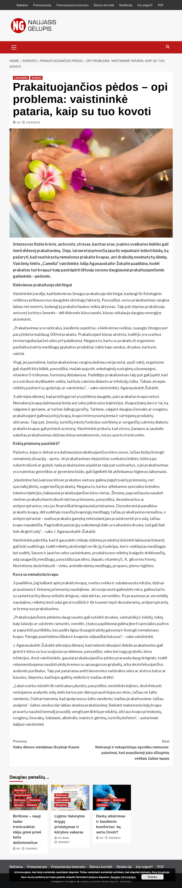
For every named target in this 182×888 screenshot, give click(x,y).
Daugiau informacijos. (123, 877)
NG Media (63, 838)
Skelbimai (118, 800)
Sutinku (152, 877)
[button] (14, 46)
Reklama (22, 5)
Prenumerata (42, 5)
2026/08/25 (31, 848)
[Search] (167, 47)
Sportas (18, 805)
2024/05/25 (33, 122)
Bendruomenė (22, 795)
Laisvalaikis (21, 77)
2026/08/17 (64, 842)
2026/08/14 (115, 838)
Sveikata (36, 77)
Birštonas (20, 800)
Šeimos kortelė (104, 5)
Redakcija (125, 5)
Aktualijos (20, 790)
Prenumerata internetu (72, 5)
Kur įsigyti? (145, 5)
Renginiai (34, 800)
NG (19, 122)
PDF (161, 5)
